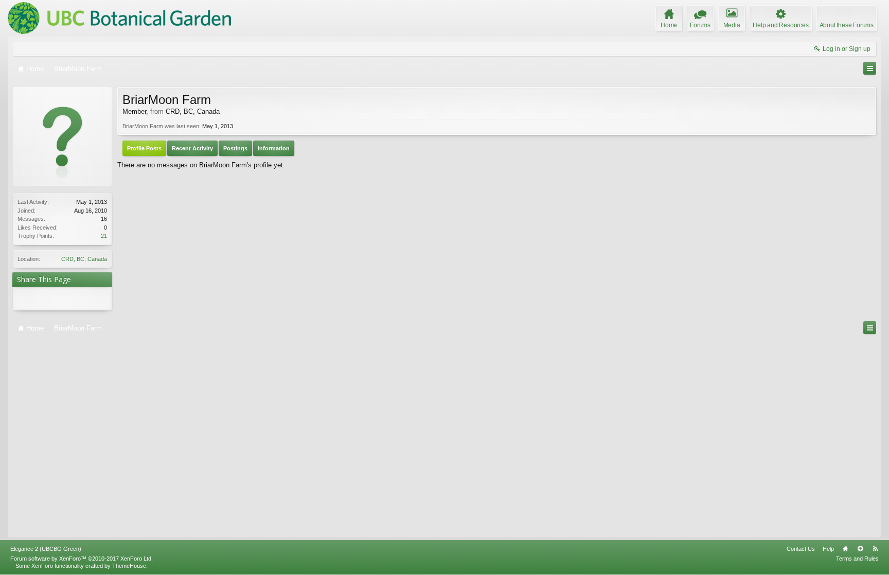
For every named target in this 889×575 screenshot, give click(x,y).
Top (860, 548)
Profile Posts (144, 148)
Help (828, 549)
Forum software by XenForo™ (81, 558)
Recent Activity (192, 148)
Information (274, 148)
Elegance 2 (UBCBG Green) (45, 549)
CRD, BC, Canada (84, 259)
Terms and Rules (857, 558)
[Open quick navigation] (869, 68)
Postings (235, 148)
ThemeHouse (129, 566)
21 (104, 236)
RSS (875, 548)
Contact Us (801, 549)
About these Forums (847, 25)
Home (845, 548)
